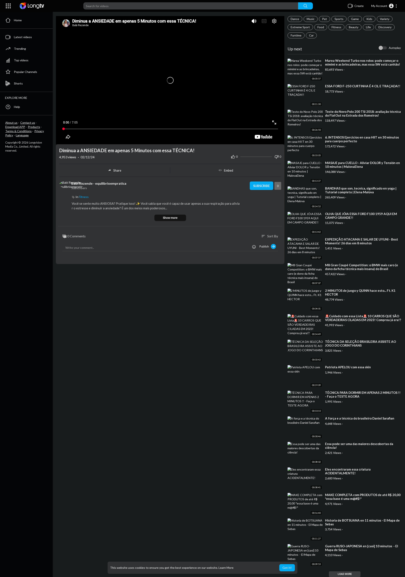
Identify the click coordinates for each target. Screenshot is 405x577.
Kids (369, 19)
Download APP (15, 127)
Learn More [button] (226, 567)
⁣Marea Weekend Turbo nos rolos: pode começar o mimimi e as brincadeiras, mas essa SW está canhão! (362, 62)
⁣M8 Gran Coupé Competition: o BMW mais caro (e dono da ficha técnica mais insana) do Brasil (361, 267)
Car (311, 35)
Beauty (353, 27)
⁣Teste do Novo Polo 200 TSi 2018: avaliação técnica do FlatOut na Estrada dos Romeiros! (363, 113)
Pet (324, 19)
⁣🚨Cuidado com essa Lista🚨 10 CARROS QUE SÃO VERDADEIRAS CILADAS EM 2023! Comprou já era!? (363, 318)
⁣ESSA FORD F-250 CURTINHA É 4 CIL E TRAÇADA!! (362, 86)
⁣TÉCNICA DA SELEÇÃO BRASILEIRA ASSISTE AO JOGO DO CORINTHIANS (360, 343)
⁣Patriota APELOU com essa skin (348, 367)
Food (320, 27)
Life (368, 27)
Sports (339, 19)
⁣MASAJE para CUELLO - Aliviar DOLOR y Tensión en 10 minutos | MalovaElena (362, 164)
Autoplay (395, 48)
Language (22, 135)
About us (11, 122)
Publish (265, 246)
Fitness (336, 27)
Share (117, 170)
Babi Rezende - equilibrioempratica (98, 183)
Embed (228, 170)
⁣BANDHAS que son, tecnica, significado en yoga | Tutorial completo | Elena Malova (360, 190)
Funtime (296, 35)
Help (17, 107)
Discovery (385, 27)
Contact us (27, 122)
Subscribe (261, 186)
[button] (384, 6)
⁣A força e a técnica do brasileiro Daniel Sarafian (359, 418)
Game (355, 19)
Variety (384, 19)
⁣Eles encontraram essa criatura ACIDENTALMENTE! (348, 471)
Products (34, 127)
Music (311, 19)
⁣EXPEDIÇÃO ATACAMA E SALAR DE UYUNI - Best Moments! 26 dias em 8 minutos (361, 241)
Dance (295, 19)
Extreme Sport (300, 27)
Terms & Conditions (18, 131)
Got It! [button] (287, 567)
